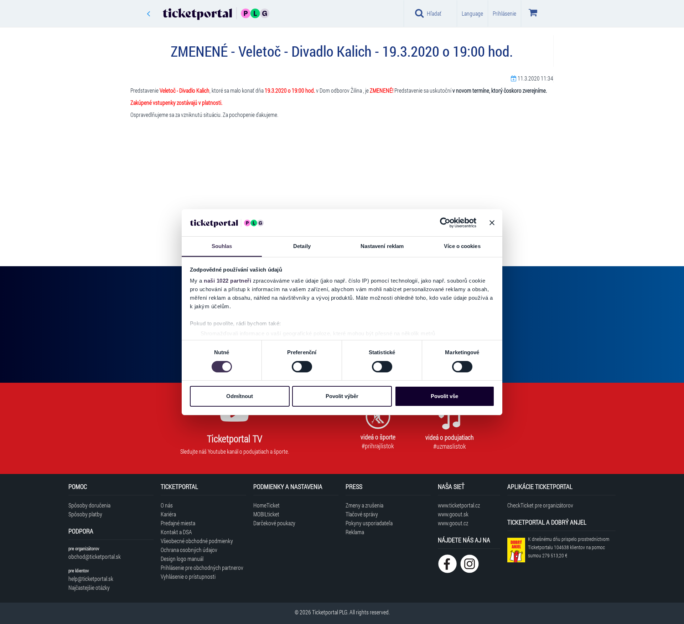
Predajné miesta (178, 523)
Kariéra (168, 514)
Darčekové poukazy (274, 523)
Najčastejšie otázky (89, 587)
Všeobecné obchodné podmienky (197, 541)
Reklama (355, 532)
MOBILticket (266, 514)
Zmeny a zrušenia (364, 505)
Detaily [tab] (302, 246)
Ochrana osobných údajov (189, 549)
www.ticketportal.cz (459, 505)
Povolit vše (444, 396)
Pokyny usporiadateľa (369, 523)
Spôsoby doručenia (89, 505)
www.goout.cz (453, 523)
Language (472, 13)
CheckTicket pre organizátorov (540, 505)
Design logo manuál (182, 558)
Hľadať (434, 13)
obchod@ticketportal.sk (94, 556)
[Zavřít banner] (491, 222)
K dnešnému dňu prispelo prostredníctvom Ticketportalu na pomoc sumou (568, 547)
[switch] (302, 366)
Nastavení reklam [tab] (382, 246)
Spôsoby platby (85, 514)
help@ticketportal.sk (90, 578)
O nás (167, 505)
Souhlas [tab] (222, 246)
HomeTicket (266, 505)
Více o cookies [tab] (462, 246)
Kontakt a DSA (176, 532)
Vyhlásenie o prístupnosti (188, 576)
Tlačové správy (362, 514)
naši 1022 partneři (227, 281)
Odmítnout (239, 396)
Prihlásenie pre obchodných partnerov (202, 567)
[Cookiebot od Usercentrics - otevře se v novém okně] (445, 222)
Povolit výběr (342, 396)
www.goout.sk (453, 514)
